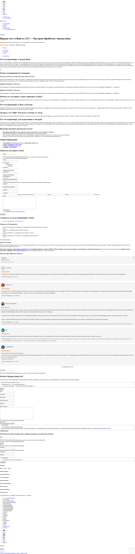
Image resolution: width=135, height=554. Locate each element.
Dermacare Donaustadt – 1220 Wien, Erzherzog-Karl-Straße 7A (19, 386)
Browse (5, 48)
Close (2, 549)
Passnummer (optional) (8, 187)
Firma (4, 159)
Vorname (5, 167)
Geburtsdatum (7, 176)
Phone (4, 154)
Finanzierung (6, 28)
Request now (6, 17)
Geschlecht (6, 163)
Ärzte (4, 26)
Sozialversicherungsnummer (10, 179)
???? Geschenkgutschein (9, 29)
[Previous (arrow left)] (0, 552)
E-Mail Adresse (4, 400)
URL (1, 437)
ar (4, 6)
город (49, 194)
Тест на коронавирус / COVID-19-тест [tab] (13, 221)
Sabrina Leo (9, 284)
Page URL (2, 422)
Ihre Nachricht (3, 406)
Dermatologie (6, 23)
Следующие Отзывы (68, 366)
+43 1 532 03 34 (7, 18)
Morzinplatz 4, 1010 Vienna (14, 144)
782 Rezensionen (20, 45)
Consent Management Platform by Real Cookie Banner (13, 553)
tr (4, 11)
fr (4, 8)
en (5, 3)
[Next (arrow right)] (1, 552)
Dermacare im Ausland (25, 495)
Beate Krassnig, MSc (11, 303)
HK (6, 330)
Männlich (10, 164)
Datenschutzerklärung (17, 211)
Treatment (5, 52)
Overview (5, 50)
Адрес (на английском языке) (25, 194)
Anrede (2, 388)
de (5, 2)
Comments (2, 370)
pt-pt (5, 14)
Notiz (4, 196)
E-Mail (5, 190)
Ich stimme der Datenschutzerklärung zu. (13, 427)
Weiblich (10, 166)
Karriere (5, 25)
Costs (4, 53)
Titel (1, 391)
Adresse (5, 193)
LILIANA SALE (9, 346)
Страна (97, 194)
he (5, 5)
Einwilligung (6, 210)
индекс (67, 194)
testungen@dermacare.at (14, 145)
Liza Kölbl (8, 267)
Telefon (5, 184)
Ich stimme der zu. (15, 211)
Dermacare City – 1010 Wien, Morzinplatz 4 (14, 384)
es (5, 9)
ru (4, 12)
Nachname (6, 172)
